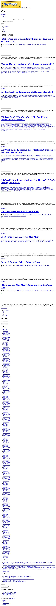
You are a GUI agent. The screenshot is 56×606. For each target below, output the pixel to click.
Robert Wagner (42, 71)
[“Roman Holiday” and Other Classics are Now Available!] (6, 82)
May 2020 (5, 396)
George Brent (13, 96)
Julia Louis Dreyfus (47, 156)
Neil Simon (13, 189)
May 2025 (5, 344)
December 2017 (6, 431)
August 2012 (6, 510)
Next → (5, 31)
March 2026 (6, 332)
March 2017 (6, 442)
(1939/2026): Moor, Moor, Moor (14, 581)
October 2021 (6, 379)
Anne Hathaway (37, 186)
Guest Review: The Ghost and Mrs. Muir (20, 237)
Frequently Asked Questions (9, 593)
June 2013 (5, 498)
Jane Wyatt (34, 156)
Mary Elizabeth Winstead (16, 158)
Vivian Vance (17, 216)
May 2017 (5, 440)
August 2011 (6, 525)
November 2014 (6, 477)
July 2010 (5, 541)
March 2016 (6, 457)
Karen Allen (47, 188)
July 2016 (5, 452)
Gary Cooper (7, 96)
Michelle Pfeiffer (34, 158)
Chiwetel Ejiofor (44, 155)
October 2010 (6, 537)
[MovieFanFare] (11, 7)
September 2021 (6, 380)
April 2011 (5, 530)
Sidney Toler (13, 129)
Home (4, 16)
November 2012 (6, 506)
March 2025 (6, 347)
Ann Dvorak (18, 95)
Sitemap (5, 601)
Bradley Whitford (41, 123)
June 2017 (5, 439)
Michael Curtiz (43, 126)
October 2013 (6, 493)
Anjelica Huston (30, 186)
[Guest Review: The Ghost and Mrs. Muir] (6, 251)
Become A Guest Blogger (8, 594)
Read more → (4, 60)
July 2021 (5, 382)
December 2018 (6, 417)
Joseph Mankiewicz (9, 241)
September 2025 (6, 339)
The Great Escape (35, 129)
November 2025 (6, 337)
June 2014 (5, 483)
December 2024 (6, 350)
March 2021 (6, 387)
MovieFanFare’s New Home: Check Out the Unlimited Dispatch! (17, 576)
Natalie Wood (30, 44)
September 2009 (6, 553)
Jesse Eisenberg (40, 125)
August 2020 (6, 392)
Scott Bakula (7, 190)
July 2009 (5, 556)
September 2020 (6, 391)
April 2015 (5, 471)
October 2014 (6, 478)
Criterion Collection (27, 68)
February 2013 (6, 503)
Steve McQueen (19, 129)
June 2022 (5, 369)
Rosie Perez (44, 127)
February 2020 (6, 399)
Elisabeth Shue (34, 187)
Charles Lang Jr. (34, 240)
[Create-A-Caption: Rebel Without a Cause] (6, 275)
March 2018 (6, 428)
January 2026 (6, 334)
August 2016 (6, 451)
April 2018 (5, 426)
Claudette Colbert (37, 95)
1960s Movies (18, 44)
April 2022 (5, 371)
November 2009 (6, 551)
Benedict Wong (37, 155)
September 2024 (6, 354)
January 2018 (6, 430)
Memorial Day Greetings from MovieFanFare (13, 580)
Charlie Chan (8, 124)
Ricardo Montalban (39, 189)
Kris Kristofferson (7, 71)
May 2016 (5, 455)
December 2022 (6, 361)
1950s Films (18, 265)
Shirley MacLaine (15, 190)
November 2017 (6, 433)
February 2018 (6, 429)
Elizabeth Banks (41, 187)
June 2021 (5, 383)
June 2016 (5, 454)
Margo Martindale (19, 126)
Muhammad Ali (14, 71)
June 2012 (5, 513)
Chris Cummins (8, 67)
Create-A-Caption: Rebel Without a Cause (20, 262)
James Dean (23, 265)
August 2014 (6, 481)
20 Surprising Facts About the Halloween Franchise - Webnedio (17, 569)
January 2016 (6, 460)
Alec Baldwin (23, 186)
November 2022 (6, 363)
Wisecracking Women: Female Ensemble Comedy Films (15, 577)
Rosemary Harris (38, 127)
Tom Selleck (22, 190)
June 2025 (5, 343)
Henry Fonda (28, 69)
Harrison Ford (13, 125)
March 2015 (6, 472)
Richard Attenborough (13, 127)
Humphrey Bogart (21, 96)
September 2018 (6, 420)
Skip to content (4, 14)
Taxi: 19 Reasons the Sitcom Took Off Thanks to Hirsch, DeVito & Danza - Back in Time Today (24, 562)
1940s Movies (18, 290)
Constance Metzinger (9, 240)
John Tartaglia (8, 44)
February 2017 (6, 444)
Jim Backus (28, 188)
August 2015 (6, 466)
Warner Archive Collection (15, 72)
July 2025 (5, 342)
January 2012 (6, 519)
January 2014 (6, 489)
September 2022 (6, 365)
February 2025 (6, 348)
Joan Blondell (28, 96)
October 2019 (6, 404)
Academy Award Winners (20, 155)
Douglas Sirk (28, 187)
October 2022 (6, 364)
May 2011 (5, 529)
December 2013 (6, 490)
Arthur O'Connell (17, 214)
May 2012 (5, 514)
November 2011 (6, 521)
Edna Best (41, 240)
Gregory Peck (22, 69)
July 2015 (5, 467)
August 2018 (6, 422)
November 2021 (6, 377)
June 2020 (5, 395)
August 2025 (6, 340)
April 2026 (5, 331)
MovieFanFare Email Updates (9, 592)
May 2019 (5, 410)
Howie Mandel (35, 69)
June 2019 (5, 409)
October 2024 (6, 353)
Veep (20, 159)
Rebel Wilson (31, 189)
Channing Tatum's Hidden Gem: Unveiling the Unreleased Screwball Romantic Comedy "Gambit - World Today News (29, 565)
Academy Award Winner (20, 67)
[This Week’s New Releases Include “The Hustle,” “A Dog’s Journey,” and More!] (6, 201)
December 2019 (6, 402)
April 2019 (5, 412)
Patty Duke (19, 189)
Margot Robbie (27, 126)
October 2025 (6, 338)
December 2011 (6, 520)
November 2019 (6, 403)
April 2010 (5, 544)
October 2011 (6, 522)
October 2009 (6, 552)
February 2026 (6, 333)
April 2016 (5, 456)
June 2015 (5, 468)
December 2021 (6, 376)
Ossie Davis (27, 71)
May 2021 (5, 385)
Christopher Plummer (15, 124)
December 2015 (6, 461)
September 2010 (6, 538)
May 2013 (5, 499)
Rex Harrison (23, 241)
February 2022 (6, 374)
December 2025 (6, 335)
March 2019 (6, 413)
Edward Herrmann (8, 69)
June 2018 (5, 424)
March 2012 (6, 516)
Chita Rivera (13, 187)
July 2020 (5, 393)
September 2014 (6, 479)
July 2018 (5, 423)
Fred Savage (15, 69)
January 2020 (6, 401)
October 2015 (6, 463)
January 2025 (6, 349)
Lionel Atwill (12, 126)
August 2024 (6, 355)
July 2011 (5, 526)
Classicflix (30, 95)
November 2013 (6, 492)
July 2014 (5, 482)
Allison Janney (37, 67)
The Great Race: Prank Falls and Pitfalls (20, 211)
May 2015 (5, 469)
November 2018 (6, 418)
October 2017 (6, 434)
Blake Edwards (25, 214)
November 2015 (6, 462)
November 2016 (6, 447)
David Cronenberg (42, 68)
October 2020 (6, 390)
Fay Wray (47, 124)
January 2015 (6, 474)
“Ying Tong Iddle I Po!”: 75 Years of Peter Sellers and (18, 579)
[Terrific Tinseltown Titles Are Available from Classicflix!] (6, 108)
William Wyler (25, 72)
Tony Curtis (11, 216)
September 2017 (6, 435)
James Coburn (27, 125)
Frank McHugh (6, 125)
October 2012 (6, 508)
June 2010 (5, 542)
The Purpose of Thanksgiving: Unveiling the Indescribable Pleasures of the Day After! (21, 567)
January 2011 (6, 533)
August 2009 (6, 554)
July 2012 (5, 511)
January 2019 (6, 415)
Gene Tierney (47, 240)
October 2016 (6, 449)
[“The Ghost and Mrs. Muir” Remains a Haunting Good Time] (6, 302)
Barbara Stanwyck (33, 123)
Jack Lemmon (32, 214)
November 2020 (6, 388)
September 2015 (6, 465)
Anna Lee (20, 240)
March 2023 (6, 358)
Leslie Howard (35, 96)
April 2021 (5, 386)
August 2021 (6, 381)
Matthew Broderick (35, 126)
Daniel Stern (34, 68)
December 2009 (6, 549)
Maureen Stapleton (26, 158)
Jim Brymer (7, 214)
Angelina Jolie (30, 155)
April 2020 (5, 397)
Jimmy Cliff (34, 188)
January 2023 (6, 360)
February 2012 (6, 517)
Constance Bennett (45, 95)
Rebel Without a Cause (38, 265)
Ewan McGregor (41, 124)
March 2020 (6, 398)
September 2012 (6, 509)
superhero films (27, 129)
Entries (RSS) (6, 603)
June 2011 (5, 527)
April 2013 (5, 500)
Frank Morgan (28, 156)
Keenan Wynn (39, 214)
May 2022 (5, 370)
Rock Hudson (47, 189)
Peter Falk (47, 158)
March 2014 (6, 487)
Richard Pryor (7, 159)
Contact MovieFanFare (8, 596)
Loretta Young (42, 96)
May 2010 (5, 543)
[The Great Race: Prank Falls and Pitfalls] (6, 226)
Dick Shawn (15, 156)
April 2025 (5, 345)
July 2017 (5, 438)
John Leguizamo (40, 188)
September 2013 (6, 494)
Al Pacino (17, 186)
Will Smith (35, 159)
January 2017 (6, 445)
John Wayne (49, 69)
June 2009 (5, 557)
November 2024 (6, 351)
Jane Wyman (23, 188)
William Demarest (7, 97)
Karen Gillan (5, 126)
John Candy (39, 156)
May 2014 (5, 484)
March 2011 (5, 531)
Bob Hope (14, 68)
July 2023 (5, 356)
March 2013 (6, 501)
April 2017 (5, 441)
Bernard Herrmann (27, 240)
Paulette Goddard (34, 71)
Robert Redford (22, 127)
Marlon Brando (7, 158)
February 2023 (6, 359)
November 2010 (6, 536)
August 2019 (6, 407)
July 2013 (5, 497)
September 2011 (6, 524)
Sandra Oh (7, 72)
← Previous (5, 26)
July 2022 (5, 367)
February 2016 (6, 458)
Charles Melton (6, 187)
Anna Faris (42, 67)
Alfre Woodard (30, 67)
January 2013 (6, 504)
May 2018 (5, 425)
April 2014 (5, 485)
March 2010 (6, 546)
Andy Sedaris (25, 123)
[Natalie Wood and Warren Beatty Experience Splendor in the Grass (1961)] (6, 55)
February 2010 (6, 547)
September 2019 (6, 406)
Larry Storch (45, 214)
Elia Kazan (23, 44)
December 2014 (6, 476)
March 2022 (6, 372)
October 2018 (6, 419)
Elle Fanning (21, 156)
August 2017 (6, 436)
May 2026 (5, 329)
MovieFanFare (12, 598)
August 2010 (6, 540)
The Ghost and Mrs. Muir (38, 241)
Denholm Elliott (33, 124)
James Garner (33, 125)
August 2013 (6, 495)
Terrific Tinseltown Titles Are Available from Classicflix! (27, 92)
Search (2, 24)
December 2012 (6, 505)
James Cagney (20, 125)
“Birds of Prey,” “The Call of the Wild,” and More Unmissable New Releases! (24, 118)
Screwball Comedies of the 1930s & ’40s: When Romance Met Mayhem (20, 566)
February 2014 (6, 488)
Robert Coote (29, 241)
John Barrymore (42, 69)
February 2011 (6, 532)
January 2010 (6, 548)
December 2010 (6, 535)
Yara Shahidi (28, 190)
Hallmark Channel (9, 188)
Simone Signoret (14, 159)
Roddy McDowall (30, 127)
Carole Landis (24, 95)
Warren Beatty (36, 44)
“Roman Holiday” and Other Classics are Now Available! (27, 64)
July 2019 (5, 408)
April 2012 (5, 515)
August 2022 (6, 366)
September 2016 (6, 450)
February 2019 (6, 414)
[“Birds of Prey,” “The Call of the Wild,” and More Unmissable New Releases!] (6, 139)
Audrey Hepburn (7, 68)
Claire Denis (19, 68)
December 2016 (6, 446)
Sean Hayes (7, 129)
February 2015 (6, 473)
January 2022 (6, 375)
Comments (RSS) (7, 604)
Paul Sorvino (25, 189)
